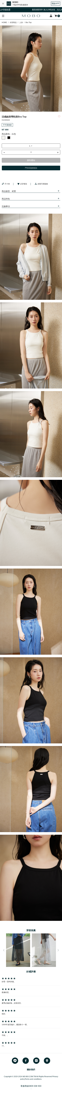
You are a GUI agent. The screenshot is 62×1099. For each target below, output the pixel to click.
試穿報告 (23, 184)
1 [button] (13, 110)
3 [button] (22, 110)
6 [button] (35, 110)
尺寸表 (7, 184)
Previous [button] (3, 950)
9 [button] (48, 110)
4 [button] (26, 110)
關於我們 (31, 1069)
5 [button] (31, 110)
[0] (56, 16)
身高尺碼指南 (42, 184)
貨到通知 (31, 160)
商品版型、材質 (9, 191)
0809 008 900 (35, 1086)
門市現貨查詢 (31, 168)
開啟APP (55, 3)
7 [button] (39, 110)
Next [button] (58, 950)
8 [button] (44, 110)
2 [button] (18, 110)
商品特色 (6, 199)
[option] (31, 68)
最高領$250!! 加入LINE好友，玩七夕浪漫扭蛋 (34, 10)
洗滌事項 (6, 206)
